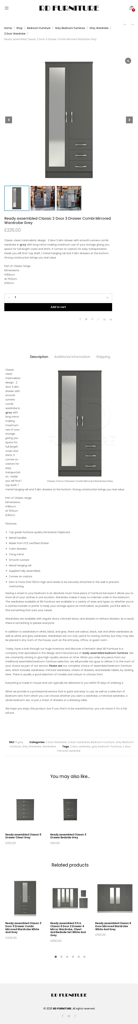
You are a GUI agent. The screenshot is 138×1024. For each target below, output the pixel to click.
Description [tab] (39, 356)
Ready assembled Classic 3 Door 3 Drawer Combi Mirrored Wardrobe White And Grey (23, 927)
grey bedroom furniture (106, 746)
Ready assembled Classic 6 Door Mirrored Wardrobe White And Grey (113, 926)
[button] (129, 119)
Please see (55, 666)
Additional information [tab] (72, 356)
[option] (25, 817)
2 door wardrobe (80, 746)
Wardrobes (49, 746)
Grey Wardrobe (31, 746)
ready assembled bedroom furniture (105, 653)
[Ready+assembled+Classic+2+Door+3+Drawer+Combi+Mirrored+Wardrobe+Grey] (86, 319)
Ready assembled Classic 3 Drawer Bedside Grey (68, 836)
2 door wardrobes (79, 742)
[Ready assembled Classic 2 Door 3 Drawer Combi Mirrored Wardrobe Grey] (80, 319)
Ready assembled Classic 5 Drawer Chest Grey (23, 836)
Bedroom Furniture (102, 742)
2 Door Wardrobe (56, 742)
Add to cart (58, 307)
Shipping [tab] (103, 356)
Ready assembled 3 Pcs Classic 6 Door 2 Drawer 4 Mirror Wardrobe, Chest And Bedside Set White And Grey (68, 929)
